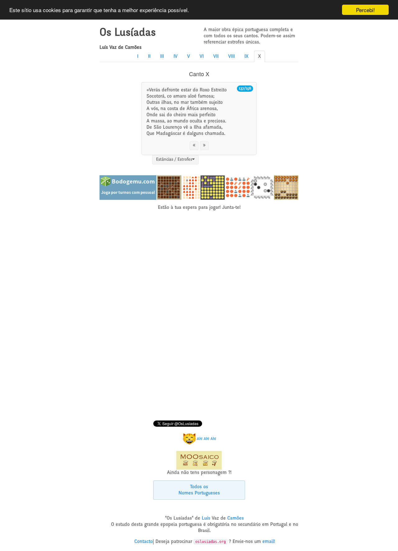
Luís (206, 518)
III (162, 56)
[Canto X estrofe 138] (204, 145)
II (149, 56)
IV (176, 56)
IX (246, 56)
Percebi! (365, 10)
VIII (231, 56)
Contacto (143, 541)
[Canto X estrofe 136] (194, 145)
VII (216, 56)
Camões (235, 518)
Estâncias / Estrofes (174, 160)
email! (268, 541)
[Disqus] (199, 316)
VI (202, 56)
